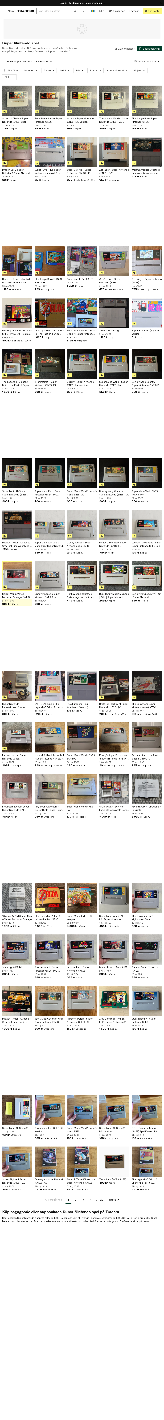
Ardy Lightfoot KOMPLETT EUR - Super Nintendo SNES (114, 1020)
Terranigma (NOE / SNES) (112, 1179)
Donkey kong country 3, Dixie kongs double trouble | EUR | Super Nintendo (81, 596)
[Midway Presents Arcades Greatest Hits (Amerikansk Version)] (17, 525)
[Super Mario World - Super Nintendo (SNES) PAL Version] (114, 364)
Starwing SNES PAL (12, 967)
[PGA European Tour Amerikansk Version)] (82, 686)
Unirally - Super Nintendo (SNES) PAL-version (80, 383)
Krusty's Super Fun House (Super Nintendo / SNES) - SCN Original (113, 757)
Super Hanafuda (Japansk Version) (145, 332)
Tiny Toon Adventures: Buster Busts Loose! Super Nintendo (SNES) (49, 808)
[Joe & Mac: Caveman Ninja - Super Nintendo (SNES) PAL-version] (50, 1001)
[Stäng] (161, 3)
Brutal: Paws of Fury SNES (113, 967)
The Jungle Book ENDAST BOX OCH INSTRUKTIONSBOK (48, 281)
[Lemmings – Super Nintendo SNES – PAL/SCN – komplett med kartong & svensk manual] (17, 313)
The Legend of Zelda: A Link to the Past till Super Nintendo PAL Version (15, 383)
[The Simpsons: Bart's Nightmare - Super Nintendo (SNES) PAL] (147, 898)
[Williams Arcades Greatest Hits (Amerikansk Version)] (147, 152)
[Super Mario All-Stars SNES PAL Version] (114, 1110)
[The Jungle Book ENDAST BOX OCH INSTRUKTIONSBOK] (50, 261)
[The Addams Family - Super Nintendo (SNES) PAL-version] (114, 101)
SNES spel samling (109, 330)
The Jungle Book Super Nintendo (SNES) (144, 120)
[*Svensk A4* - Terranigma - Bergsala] (147, 789)
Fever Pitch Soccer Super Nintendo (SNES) (48, 120)
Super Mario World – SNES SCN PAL (81, 757)
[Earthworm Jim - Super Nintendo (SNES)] (17, 737)
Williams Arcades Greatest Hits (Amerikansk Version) (146, 171)
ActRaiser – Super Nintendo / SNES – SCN (114, 171)
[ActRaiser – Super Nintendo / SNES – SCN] (114, 152)
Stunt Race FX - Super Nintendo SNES (144, 1020)
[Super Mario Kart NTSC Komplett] (82, 898)
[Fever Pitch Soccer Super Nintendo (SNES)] (50, 101)
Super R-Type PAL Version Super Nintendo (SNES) (81, 1181)
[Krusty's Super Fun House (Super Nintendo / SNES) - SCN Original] (114, 737)
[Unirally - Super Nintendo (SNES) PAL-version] (82, 364)
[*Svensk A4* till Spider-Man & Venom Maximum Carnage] (17, 898)
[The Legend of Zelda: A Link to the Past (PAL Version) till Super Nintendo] (147, 1162)
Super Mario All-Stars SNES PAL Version (113, 1130)
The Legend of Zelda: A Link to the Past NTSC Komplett (47, 918)
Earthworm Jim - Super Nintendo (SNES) (14, 757)
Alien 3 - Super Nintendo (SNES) (145, 969)
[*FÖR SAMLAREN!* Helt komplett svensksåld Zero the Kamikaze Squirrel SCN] (114, 789)
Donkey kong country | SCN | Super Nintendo (146, 596)
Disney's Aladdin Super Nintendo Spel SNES (79, 544)
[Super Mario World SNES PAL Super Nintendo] (114, 898)
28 (101, 1199)
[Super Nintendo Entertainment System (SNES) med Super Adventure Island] (17, 686)
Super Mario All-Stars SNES (16, 1128)
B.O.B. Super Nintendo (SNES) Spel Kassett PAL (145, 1130)
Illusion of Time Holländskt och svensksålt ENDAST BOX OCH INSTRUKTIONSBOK (16, 281)
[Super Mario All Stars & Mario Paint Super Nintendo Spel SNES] (50, 525)
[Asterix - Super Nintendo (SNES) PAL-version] (82, 101)
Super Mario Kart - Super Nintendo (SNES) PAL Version (48, 493)
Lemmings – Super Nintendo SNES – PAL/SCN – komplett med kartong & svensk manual (17, 332)
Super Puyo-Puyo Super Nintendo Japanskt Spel (48, 171)
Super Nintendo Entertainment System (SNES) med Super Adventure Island (14, 706)
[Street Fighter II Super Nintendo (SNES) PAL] (17, 1162)
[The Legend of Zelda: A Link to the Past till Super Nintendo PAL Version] (17, 364)
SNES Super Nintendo (19, 61)
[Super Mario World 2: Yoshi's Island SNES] (82, 1110)
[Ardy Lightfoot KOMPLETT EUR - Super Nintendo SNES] (114, 1001)
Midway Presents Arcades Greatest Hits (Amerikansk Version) (16, 544)
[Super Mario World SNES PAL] (82, 789)
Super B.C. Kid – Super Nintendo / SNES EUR (79, 171)
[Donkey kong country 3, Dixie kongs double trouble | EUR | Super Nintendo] (82, 576)
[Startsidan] (25, 11)
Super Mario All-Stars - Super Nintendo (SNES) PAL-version (14, 493)
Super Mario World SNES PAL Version (145, 493)
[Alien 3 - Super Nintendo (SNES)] (147, 949)
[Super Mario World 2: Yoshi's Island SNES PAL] (82, 473)
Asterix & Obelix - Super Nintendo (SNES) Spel (15, 120)
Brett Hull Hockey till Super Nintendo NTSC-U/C (113, 706)
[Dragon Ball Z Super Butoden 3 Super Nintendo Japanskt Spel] (17, 152)
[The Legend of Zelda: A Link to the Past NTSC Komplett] (50, 898)
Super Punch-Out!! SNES (80, 279)
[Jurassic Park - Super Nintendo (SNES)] (82, 949)
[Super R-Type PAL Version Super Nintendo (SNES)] (82, 1162)
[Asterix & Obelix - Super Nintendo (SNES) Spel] (17, 101)
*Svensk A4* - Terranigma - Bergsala (146, 808)
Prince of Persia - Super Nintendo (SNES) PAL (80, 1020)
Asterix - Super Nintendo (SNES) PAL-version (80, 120)
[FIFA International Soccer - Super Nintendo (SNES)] (17, 789)
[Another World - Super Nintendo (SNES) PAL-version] (50, 949)
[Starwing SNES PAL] (17, 949)
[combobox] (58, 11)
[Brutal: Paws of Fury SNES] (114, 949)
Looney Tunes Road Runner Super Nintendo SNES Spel (146, 544)
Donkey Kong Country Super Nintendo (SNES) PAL (114, 493)
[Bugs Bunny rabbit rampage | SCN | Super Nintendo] (114, 576)
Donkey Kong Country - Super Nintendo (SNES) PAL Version (146, 383)
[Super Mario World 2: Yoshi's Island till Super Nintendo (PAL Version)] (82, 313)
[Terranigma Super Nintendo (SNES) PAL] (50, 1162)
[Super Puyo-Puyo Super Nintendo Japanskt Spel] (50, 152)
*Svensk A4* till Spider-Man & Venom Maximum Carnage (17, 918)
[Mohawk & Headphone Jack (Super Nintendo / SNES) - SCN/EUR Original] (50, 737)
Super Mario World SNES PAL (80, 808)
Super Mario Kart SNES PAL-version (49, 1130)
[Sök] (75, 11)
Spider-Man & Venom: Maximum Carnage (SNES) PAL (16, 596)
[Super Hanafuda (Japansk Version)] (147, 313)
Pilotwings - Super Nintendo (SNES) (147, 281)
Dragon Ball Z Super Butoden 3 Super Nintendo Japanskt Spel (16, 171)
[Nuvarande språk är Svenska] (93, 11)
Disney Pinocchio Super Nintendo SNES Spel (47, 596)
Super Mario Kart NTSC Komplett (79, 918)
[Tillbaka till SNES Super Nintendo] (3, 61)
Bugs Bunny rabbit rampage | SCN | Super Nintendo (114, 596)
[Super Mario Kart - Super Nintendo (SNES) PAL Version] (50, 473)
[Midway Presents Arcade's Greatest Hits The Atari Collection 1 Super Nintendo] (17, 1001)
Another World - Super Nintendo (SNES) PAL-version (47, 969)
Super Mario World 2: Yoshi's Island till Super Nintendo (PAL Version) (82, 332)
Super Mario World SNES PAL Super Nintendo (112, 918)
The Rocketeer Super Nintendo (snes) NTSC (144, 706)
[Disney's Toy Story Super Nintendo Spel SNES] (114, 525)
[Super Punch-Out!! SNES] (82, 261)
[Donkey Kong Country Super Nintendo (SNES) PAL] (114, 473)
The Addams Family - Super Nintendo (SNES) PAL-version (114, 120)
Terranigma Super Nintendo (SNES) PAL (49, 1181)
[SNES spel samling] (114, 313)
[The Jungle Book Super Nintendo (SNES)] (147, 101)
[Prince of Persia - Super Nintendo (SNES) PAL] (82, 1001)
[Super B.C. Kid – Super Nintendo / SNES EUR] (82, 152)
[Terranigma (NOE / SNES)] (114, 1162)
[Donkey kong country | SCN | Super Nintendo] (147, 576)
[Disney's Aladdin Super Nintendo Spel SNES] (82, 525)
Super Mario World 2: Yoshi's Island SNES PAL (82, 493)
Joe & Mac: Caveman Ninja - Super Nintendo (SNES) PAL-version (50, 1020)
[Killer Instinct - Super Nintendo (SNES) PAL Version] (50, 364)
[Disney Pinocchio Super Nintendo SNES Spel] (50, 576)
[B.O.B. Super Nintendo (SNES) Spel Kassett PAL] (147, 1110)
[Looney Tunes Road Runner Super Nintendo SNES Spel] (147, 525)
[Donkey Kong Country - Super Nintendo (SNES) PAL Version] (147, 364)
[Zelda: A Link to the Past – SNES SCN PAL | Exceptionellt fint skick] (147, 737)
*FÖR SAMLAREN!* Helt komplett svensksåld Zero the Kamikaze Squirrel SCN (113, 808)
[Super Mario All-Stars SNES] (17, 1110)
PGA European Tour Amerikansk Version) (77, 706)
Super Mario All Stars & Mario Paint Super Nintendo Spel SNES (49, 544)
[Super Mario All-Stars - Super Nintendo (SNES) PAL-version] (17, 473)
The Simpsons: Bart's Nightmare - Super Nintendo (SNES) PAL (143, 918)
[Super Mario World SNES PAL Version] (147, 473)
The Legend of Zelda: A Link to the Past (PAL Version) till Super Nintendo (146, 1181)
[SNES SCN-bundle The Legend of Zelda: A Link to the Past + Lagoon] (50, 686)
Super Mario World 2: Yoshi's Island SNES (82, 1130)
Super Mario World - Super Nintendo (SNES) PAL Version (113, 383)
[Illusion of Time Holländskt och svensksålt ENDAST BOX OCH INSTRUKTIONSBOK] (17, 261)
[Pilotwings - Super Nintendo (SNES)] (147, 261)
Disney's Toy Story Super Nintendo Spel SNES (113, 544)
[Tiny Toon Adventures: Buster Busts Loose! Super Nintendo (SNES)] (50, 789)
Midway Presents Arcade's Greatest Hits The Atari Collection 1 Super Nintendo (16, 1020)
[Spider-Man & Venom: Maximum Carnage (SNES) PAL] (17, 576)
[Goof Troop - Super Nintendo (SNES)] (114, 261)
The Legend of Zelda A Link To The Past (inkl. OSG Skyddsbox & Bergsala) (49, 332)
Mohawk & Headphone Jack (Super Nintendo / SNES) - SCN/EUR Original (49, 757)
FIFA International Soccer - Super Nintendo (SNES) (16, 808)
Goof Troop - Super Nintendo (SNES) (110, 281)
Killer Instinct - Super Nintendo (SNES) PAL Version (46, 383)
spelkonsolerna (52, 1221)
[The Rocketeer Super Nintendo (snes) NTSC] (147, 686)
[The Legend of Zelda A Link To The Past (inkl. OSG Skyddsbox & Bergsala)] (50, 313)
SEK (101, 11)
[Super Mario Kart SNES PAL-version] (50, 1110)
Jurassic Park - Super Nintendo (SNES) (78, 969)
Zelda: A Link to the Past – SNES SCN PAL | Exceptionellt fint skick (146, 757)
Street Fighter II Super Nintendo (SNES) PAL (14, 1181)
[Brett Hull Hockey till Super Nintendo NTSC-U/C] (114, 686)
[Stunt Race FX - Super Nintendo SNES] (147, 1001)
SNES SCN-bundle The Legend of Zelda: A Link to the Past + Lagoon (49, 706)
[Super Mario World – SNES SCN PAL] (82, 737)
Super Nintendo (25, 1218)
